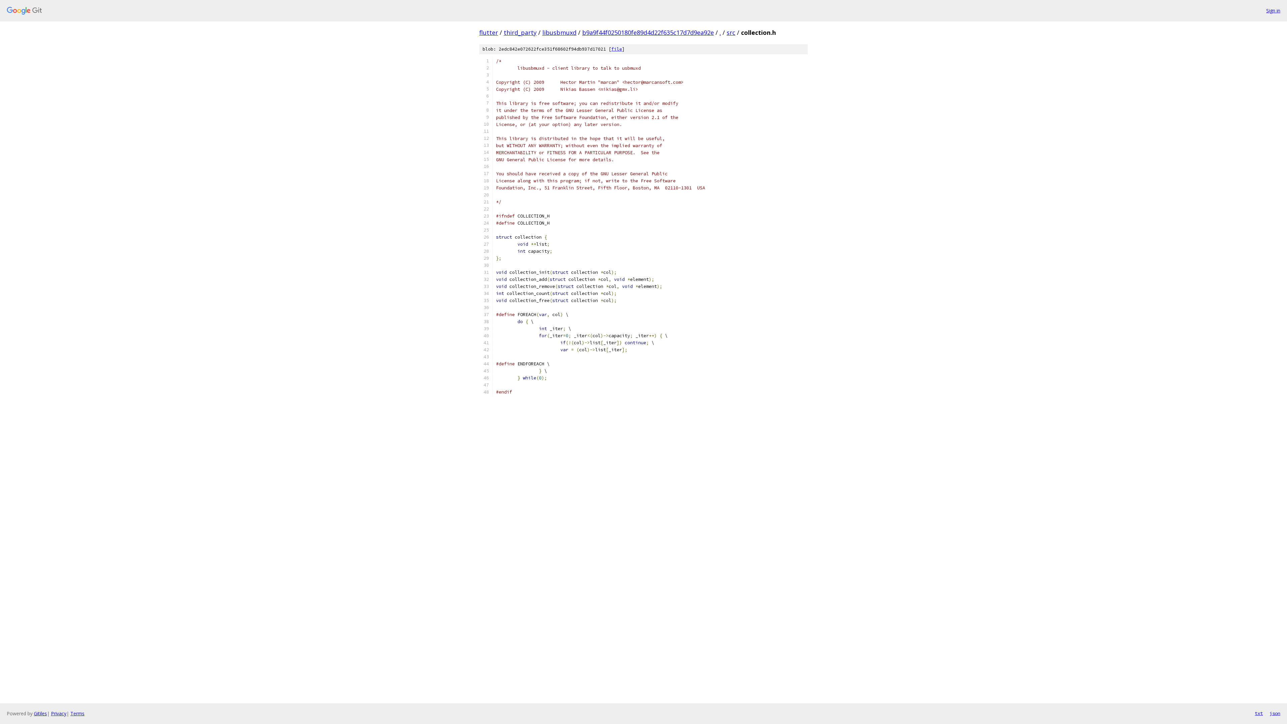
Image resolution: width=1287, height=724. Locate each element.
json (1275, 713)
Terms (77, 713)
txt (1259, 713)
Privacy (58, 713)
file (616, 49)
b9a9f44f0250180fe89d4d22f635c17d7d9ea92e (648, 32)
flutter (488, 32)
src (731, 32)
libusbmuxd (559, 32)
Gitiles (40, 713)
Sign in (1273, 10)
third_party (520, 32)
